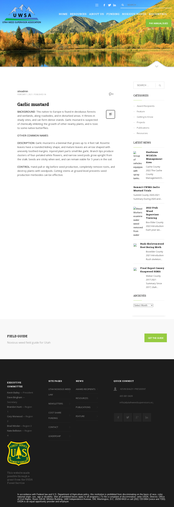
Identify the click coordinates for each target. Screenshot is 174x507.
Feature (141, 111)
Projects (141, 122)
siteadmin (22, 91)
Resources (142, 133)
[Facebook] (104, 5)
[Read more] (111, 118)
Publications (143, 127)
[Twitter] (109, 5)
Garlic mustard (33, 104)
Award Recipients (146, 105)
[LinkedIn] (114, 5)
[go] (122, 5)
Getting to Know (145, 116)
